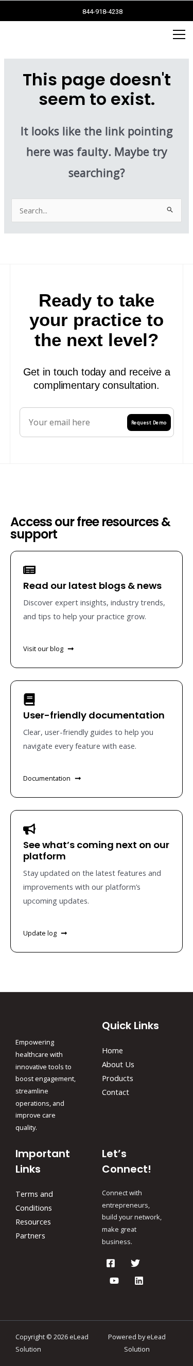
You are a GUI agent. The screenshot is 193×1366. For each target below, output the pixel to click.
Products (117, 1078)
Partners (30, 1235)
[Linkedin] (139, 1280)
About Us (118, 1064)
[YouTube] (114, 1280)
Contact (115, 1092)
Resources (33, 1221)
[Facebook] (110, 1263)
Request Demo (149, 422)
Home (112, 1050)
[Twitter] (135, 1263)
